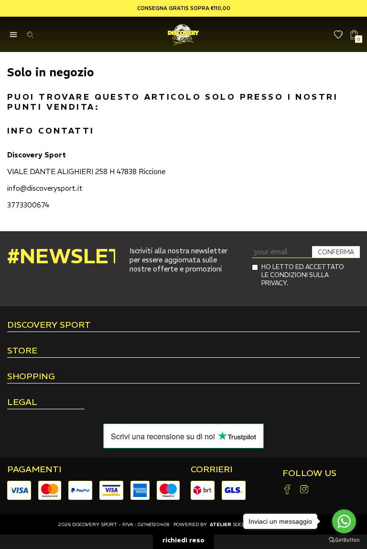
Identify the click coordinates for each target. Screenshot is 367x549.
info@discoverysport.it (45, 188)
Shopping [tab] (31, 377)
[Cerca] (30, 35)
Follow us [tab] (309, 473)
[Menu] (13, 35)
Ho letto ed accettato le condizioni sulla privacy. (302, 275)
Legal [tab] (22, 402)
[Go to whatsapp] (344, 521)
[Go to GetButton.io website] (344, 539)
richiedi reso (183, 540)
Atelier (220, 524)
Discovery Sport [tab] (49, 325)
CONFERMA (336, 252)
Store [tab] (22, 351)
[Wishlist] (339, 35)
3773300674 (28, 204)
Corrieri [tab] (211, 469)
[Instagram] (304, 490)
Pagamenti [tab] (34, 469)
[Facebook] (287, 490)
